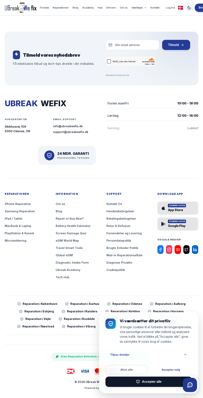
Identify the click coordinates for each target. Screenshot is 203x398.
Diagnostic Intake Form (72, 262)
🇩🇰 (181, 7)
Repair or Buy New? (70, 218)
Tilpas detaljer (119, 354)
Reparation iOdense (127, 303)
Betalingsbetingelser (121, 218)
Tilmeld (173, 45)
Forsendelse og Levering (124, 233)
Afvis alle (126, 369)
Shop (75, 7)
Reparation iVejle (38, 319)
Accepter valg (171, 369)
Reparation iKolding (125, 311)
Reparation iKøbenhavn (40, 303)
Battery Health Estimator (73, 226)
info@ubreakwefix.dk (68, 126)
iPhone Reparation (18, 204)
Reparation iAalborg (170, 303)
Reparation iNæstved (38, 326)
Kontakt (155, 7)
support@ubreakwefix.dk (70, 132)
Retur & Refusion (118, 226)
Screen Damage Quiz (71, 233)
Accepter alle (152, 381)
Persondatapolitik (118, 240)
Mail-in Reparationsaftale (124, 255)
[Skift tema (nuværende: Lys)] (189, 8)
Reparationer (60, 7)
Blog (59, 211)
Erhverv (111, 7)
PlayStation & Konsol (19, 233)
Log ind (170, 7)
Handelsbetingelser (120, 211)
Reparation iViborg (81, 326)
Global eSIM (64, 255)
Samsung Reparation (20, 211)
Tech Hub (62, 277)
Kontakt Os (114, 204)
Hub (100, 7)
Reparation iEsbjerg (39, 311)
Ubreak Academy (68, 270)
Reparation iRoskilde (79, 319)
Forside (44, 7)
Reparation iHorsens (168, 311)
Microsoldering (15, 240)
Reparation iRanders (82, 311)
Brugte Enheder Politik (122, 248)
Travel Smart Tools (69, 248)
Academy (88, 7)
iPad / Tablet (13, 218)
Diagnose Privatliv (119, 262)
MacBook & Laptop (18, 226)
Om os (124, 7)
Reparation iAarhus (84, 303)
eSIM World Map (67, 240)
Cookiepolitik (115, 270)
